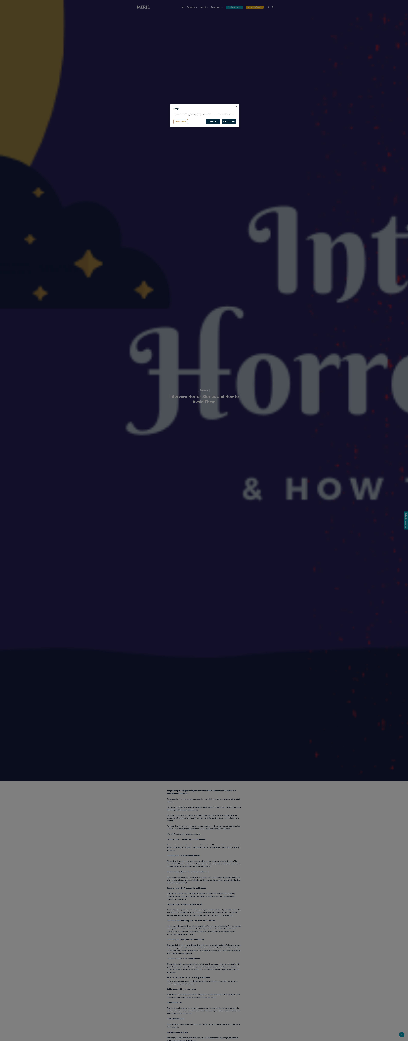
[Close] (236, 106)
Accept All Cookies (229, 121)
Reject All (213, 121)
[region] (204, 115)
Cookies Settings (180, 121)
